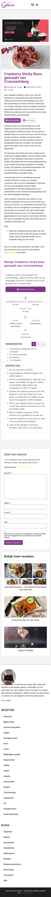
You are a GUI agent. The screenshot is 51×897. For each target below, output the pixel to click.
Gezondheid (9, 842)
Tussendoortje (10, 792)
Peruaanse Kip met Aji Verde (25, 620)
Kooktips (7, 859)
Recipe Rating (10, 467)
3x (43, 344)
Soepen (7, 787)
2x (38, 344)
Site (5, 522)
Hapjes (6, 733)
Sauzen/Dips (9, 781)
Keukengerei (9, 853)
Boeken (7, 837)
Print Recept (30, 120)
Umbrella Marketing (27, 893)
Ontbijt (6, 765)
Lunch (6, 749)
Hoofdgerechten (10, 738)
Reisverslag (9, 870)
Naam (7, 503)
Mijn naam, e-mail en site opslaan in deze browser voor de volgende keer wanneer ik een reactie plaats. (25, 536)
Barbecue (8, 716)
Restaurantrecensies (12, 864)
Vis (5, 803)
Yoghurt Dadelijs (25, 650)
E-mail (7, 512)
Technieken (8, 875)
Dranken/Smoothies (12, 727)
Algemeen (8, 832)
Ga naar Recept (13, 120)
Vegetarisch (9, 798)
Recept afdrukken (27, 289)
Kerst (6, 743)
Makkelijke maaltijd (12, 754)
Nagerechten (9, 760)
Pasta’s (7, 771)
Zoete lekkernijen (11, 814)
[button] (37, 5)
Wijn (5, 880)
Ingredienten (9, 848)
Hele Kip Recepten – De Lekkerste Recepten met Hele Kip (25, 588)
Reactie (8, 473)
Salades (7, 776)
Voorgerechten (10, 809)
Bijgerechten (9, 722)
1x (34, 344)
